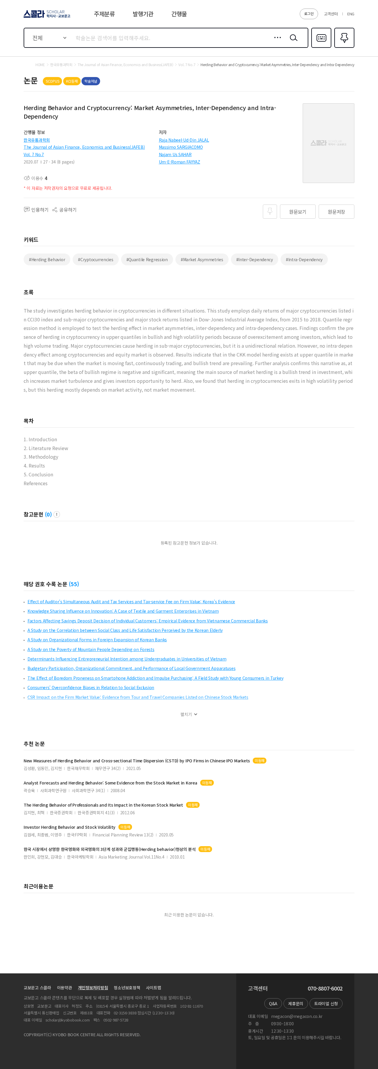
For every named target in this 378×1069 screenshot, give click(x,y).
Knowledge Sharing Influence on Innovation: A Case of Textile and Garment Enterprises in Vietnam (123, 611)
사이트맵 (153, 987)
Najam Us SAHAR (175, 154)
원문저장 (336, 211)
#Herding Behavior (47, 259)
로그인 (309, 13)
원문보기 (298, 211)
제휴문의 (295, 1003)
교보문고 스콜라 (37, 987)
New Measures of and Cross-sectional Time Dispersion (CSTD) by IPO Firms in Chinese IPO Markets (137, 761)
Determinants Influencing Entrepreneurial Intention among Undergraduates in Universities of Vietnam (127, 659)
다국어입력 (321, 47)
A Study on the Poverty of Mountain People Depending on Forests (90, 649)
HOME (40, 65)
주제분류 (104, 13)
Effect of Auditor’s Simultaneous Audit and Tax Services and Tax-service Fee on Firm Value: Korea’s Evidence (131, 601)
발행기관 (143, 13)
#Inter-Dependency (254, 259)
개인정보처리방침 (93, 987)
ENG (350, 14)
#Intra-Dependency (304, 259)
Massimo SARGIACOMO (181, 147)
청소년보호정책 (127, 987)
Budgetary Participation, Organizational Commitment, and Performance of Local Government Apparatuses (131, 668)
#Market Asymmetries (202, 259)
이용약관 (64, 987)
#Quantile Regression (147, 259)
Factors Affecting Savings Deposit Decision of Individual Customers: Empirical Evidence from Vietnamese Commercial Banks (147, 621)
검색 (292, 42)
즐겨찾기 (343, 47)
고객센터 (331, 14)
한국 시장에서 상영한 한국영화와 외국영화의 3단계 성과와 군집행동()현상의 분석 (109, 849)
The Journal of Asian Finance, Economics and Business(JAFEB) (84, 147)
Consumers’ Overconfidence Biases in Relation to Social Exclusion (90, 687)
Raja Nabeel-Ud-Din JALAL (184, 140)
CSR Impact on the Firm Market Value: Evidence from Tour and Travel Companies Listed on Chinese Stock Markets (137, 697)
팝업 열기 (56, 514)
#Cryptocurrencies (95, 259)
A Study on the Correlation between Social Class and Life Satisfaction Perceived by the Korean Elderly (125, 630)
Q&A (273, 1003)
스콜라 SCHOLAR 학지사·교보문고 (46, 17)
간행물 (179, 13)
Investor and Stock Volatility (69, 827)
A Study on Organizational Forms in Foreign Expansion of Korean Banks (97, 640)
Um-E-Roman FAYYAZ (179, 162)
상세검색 (276, 42)
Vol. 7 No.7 (34, 154)
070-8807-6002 (325, 988)
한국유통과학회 (37, 140)
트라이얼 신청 (326, 1003)
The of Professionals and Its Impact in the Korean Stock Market (103, 805)
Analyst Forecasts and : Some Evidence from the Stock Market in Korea (110, 783)
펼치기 (186, 714)
